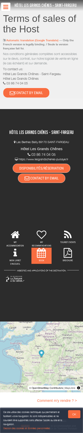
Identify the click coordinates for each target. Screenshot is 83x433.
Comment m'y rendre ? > (57, 401)
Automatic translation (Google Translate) (32, 40)
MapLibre (70, 387)
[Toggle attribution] (78, 387)
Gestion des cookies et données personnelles (26, 428)
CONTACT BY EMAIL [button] (29, 93)
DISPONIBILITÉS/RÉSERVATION (41, 168)
